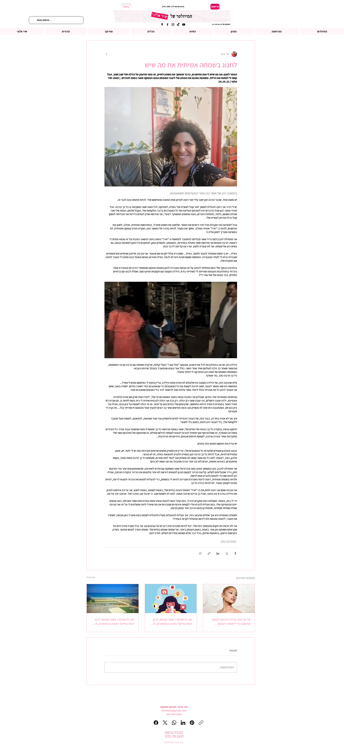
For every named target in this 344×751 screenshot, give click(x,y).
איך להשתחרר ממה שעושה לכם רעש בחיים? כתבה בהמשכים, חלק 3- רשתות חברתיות (171, 621)
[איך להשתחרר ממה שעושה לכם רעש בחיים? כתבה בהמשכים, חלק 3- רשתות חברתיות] (171, 598)
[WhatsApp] (174, 722)
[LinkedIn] (183, 722)
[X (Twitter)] (165, 722)
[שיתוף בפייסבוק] (235, 553)
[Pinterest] (192, 722)
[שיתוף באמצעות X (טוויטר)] (226, 553)
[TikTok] (178, 24)
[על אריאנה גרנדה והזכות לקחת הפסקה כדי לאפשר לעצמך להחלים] (229, 598)
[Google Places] (162, 24)
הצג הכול (91, 577)
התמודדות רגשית (228, 541)
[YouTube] (183, 24)
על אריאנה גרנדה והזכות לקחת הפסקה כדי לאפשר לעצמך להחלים (231, 621)
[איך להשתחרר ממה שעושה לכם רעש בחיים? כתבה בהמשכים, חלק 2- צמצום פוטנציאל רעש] (112, 598)
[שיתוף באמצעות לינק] (209, 553)
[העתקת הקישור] (201, 722)
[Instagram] (173, 24)
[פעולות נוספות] (106, 54)
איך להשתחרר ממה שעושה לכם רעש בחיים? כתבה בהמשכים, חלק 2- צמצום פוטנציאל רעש (113, 621)
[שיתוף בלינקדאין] (217, 553)
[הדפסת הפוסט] (200, 553)
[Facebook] (167, 24)
